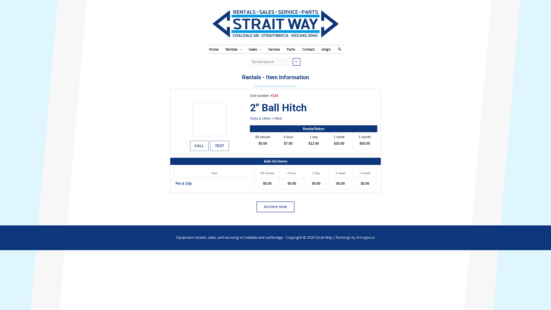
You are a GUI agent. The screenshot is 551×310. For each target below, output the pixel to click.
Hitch (278, 118)
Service (274, 49)
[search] (271, 61)
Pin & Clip (184, 183)
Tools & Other (260, 118)
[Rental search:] (272, 61)
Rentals (232, 49)
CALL (199, 146)
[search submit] (296, 62)
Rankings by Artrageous (355, 237)
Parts (291, 49)
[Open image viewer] (209, 119)
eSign (326, 49)
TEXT (219, 146)
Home (214, 49)
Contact (308, 49)
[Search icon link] (339, 49)
